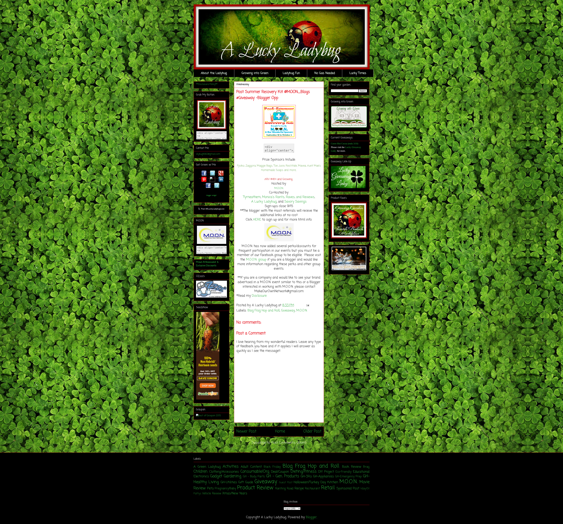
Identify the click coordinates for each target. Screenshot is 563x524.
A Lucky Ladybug (264, 201)
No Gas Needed (324, 73)
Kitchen (332, 482)
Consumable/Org (254, 472)
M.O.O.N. (279, 188)
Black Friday (272, 467)
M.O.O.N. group (256, 259)
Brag (366, 467)
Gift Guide (245, 482)
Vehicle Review (211, 493)
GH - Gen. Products (282, 476)
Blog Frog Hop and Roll (263, 310)
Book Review (351, 466)
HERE (257, 219)
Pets (210, 488)
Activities (231, 467)
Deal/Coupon (280, 471)
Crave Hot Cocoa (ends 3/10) (344, 143)
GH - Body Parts (254, 476)
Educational (361, 471)
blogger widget (211, 195)
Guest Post (285, 482)
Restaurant (312, 488)
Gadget (216, 476)
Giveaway (288, 310)
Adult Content (251, 466)
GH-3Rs (306, 476)
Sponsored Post (347, 488)
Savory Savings (295, 201)
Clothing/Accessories (224, 471)
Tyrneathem (252, 197)
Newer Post (246, 431)
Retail (328, 488)
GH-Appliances (323, 476)
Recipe (299, 488)
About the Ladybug (214, 73)
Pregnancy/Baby (225, 488)
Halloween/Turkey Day (310, 482)
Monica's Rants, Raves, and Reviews (288, 197)
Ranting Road (284, 488)
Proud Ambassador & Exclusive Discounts (207, 263)
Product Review (255, 488)
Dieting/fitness (304, 472)
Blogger (311, 517)
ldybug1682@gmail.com (208, 154)
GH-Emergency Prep (348, 476)
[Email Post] (307, 305)
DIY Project (326, 471)
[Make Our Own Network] (279, 241)
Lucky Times (357, 73)
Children (200, 472)
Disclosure (259, 295)
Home (280, 431)
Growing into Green (254, 73)
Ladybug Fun (291, 73)
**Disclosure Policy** (206, 84)
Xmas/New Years (234, 493)
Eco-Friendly (343, 472)
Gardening (232, 476)
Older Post (312, 431)
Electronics (201, 476)
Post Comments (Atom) (288, 442)
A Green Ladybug (207, 466)
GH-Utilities (229, 482)
